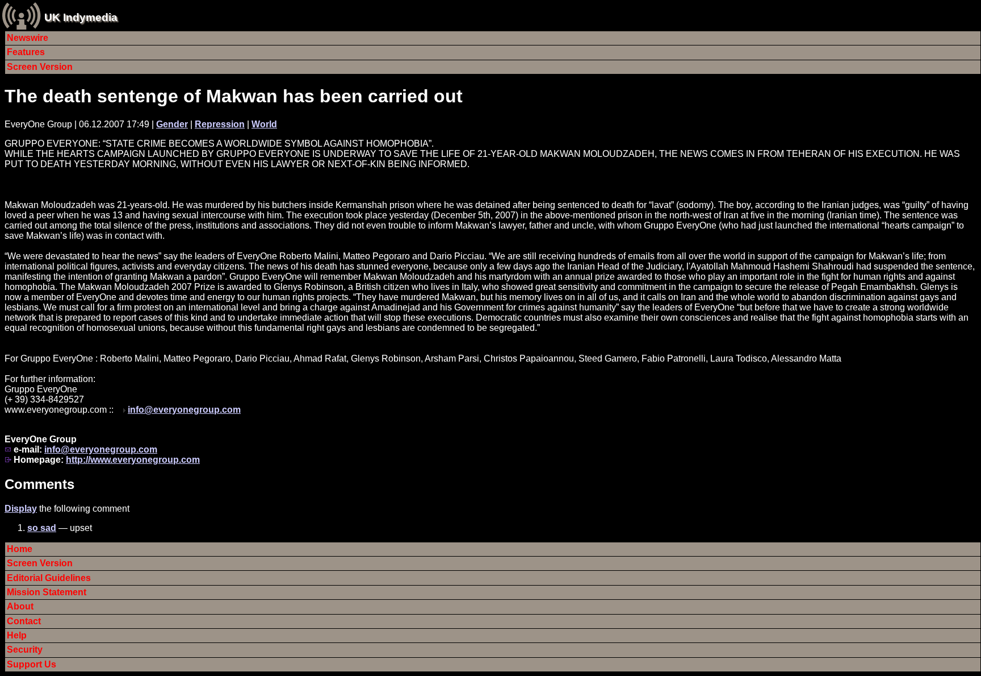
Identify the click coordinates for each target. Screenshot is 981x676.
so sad (41, 528)
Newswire (27, 38)
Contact (24, 621)
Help (17, 635)
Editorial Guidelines (49, 578)
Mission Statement (46, 592)
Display (21, 508)
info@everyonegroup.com (184, 409)
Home (19, 549)
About (20, 606)
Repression (220, 124)
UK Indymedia (81, 17)
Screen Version (40, 67)
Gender (172, 124)
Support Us (31, 664)
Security (25, 649)
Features (26, 52)
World (264, 124)
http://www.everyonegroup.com (133, 460)
